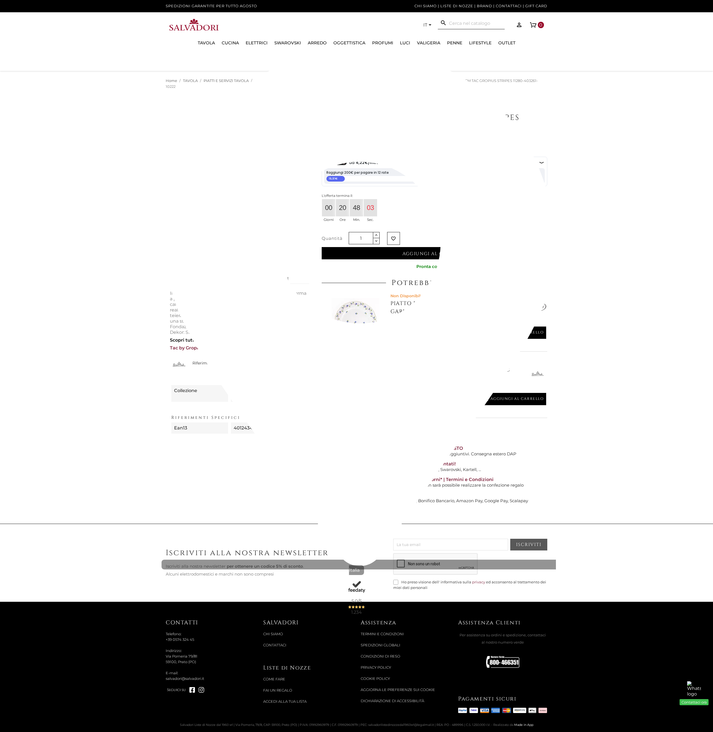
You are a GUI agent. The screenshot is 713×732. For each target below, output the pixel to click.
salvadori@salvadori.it (185, 679)
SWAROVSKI (287, 42)
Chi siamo (425, 6)
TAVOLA (206, 42)
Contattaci (509, 6)
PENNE (454, 42)
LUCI (405, 42)
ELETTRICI (257, 42)
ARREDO (317, 42)
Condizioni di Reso (380, 656)
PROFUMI (382, 42)
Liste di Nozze (456, 6)
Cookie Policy (375, 679)
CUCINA (230, 42)
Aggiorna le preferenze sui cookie (398, 690)
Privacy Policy (376, 667)
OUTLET (507, 42)
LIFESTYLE (480, 42)
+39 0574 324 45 (180, 639)
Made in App (523, 725)
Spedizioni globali (380, 645)
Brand (484, 6)
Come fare (274, 679)
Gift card (536, 6)
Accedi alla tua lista (285, 701)
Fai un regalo (277, 690)
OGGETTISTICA (349, 42)
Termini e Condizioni (382, 634)
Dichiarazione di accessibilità (392, 701)
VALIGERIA (428, 42)
